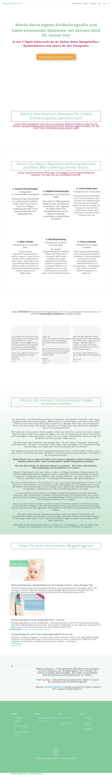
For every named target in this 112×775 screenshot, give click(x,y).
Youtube (87, 723)
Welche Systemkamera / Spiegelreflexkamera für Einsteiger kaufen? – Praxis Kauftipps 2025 (52, 585)
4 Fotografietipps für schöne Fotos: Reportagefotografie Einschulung (41, 634)
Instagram (88, 729)
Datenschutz (66, 723)
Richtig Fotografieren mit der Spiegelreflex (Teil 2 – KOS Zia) (37, 619)
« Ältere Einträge (16, 645)
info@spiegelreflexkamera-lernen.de (48, 719)
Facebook (88, 718)
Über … (105, 3)
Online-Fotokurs (76, 3)
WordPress (40, 774)
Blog (99, 3)
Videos (86, 3)
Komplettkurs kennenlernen (56, 57)
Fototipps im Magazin (20, 719)
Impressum (65, 718)
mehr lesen (16, 643)
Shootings (93, 3)
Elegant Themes (23, 774)
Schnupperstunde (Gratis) (22, 733)
